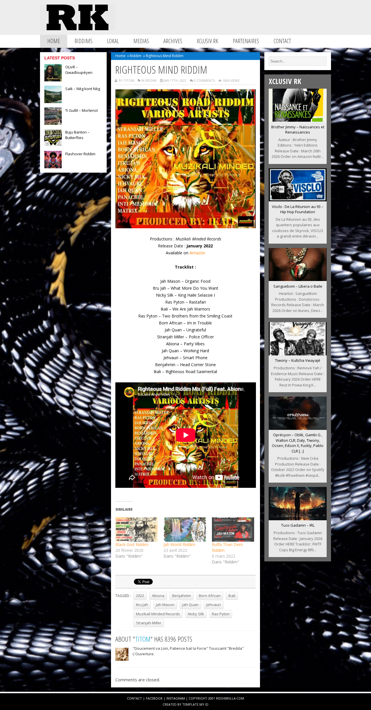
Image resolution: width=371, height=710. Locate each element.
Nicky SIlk (196, 613)
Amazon (197, 252)
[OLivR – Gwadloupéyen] (53, 80)
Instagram (175, 698)
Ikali (231, 595)
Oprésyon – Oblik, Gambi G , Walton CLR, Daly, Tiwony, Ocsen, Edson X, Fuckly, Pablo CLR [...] (297, 443)
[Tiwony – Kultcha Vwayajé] (298, 354)
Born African (210, 595)
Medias (141, 41)
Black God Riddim (131, 544)
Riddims (83, 41)
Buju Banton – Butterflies (77, 134)
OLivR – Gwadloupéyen (78, 69)
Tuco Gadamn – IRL (297, 525)
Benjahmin (181, 595)
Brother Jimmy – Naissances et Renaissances (297, 129)
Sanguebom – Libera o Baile (297, 286)
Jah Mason (165, 604)
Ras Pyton (221, 613)
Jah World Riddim (179, 544)
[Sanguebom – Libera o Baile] (298, 279)
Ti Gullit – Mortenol (81, 110)
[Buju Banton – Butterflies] (53, 145)
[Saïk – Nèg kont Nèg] (53, 101)
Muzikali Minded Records (158, 613)
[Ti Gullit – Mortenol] (53, 123)
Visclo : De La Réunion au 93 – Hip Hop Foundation (297, 209)
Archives (172, 41)
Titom (142, 639)
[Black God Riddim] (136, 529)
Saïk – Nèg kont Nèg (82, 88)
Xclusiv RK (207, 41)
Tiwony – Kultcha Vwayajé (297, 360)
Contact (282, 41)
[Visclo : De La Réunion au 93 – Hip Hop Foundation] (298, 199)
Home (53, 41)
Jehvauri (213, 604)
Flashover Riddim (80, 153)
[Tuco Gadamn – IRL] (298, 518)
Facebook (154, 698)
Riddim (135, 55)
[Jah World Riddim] (184, 529)
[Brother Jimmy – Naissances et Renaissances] (298, 120)
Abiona (158, 595)
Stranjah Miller (148, 622)
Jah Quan (190, 604)
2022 (140, 595)
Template (190, 704)
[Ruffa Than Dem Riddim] (233, 529)
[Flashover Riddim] (53, 166)
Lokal (113, 41)
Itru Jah (142, 604)
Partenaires (246, 41)
